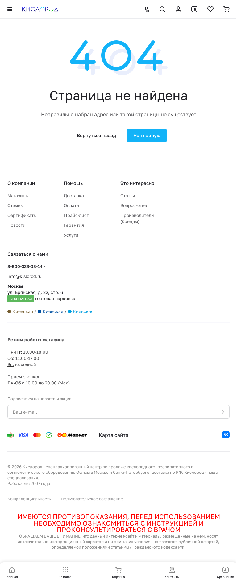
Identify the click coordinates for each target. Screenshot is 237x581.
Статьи (127, 195)
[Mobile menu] (10, 9)
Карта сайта (113, 435)
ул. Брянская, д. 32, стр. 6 (42, 292)
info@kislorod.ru (24, 276)
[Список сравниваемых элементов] (194, 9)
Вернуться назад (96, 135)
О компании (21, 183)
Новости (16, 225)
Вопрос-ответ (134, 205)
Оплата (71, 205)
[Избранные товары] (210, 9)
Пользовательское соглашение (92, 498)
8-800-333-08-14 (25, 266)
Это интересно (137, 183)
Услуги (71, 235)
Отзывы (15, 205)
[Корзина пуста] (226, 9)
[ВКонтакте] (226, 434)
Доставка (74, 195)
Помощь (73, 183)
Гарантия (74, 225)
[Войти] (178, 9)
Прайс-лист (76, 215)
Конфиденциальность (29, 498)
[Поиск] (162, 9)
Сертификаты (22, 215)
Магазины (18, 195)
